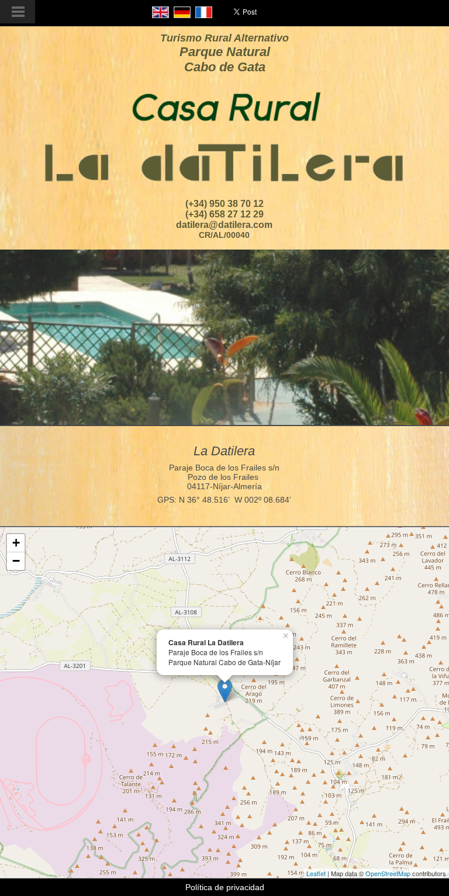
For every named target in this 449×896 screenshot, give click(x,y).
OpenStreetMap (387, 873)
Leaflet (316, 873)
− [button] (16, 560)
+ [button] (16, 542)
